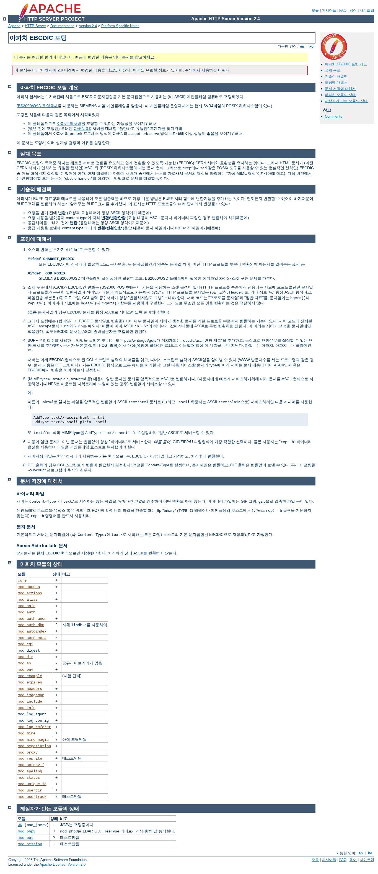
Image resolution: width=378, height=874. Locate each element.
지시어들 (329, 10)
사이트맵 (367, 10)
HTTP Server (35, 26)
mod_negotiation (34, 746)
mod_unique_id (32, 784)
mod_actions (30, 593)
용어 (353, 10)
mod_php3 (26, 831)
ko (311, 46)
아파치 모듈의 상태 (340, 95)
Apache (14, 26)
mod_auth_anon (32, 618)
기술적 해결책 (336, 76)
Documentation (62, 26)
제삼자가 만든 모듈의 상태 (346, 101)
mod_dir (25, 657)
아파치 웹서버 (69, 123)
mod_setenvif (31, 765)
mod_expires (30, 682)
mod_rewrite (30, 758)
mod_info (26, 708)
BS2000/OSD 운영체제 (38, 106)
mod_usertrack (32, 797)
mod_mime (26, 733)
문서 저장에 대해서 (340, 89)
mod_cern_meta (32, 638)
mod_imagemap (31, 695)
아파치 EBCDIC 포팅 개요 (346, 64)
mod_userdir (30, 790)
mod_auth (26, 612)
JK (20, 825)
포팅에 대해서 (336, 82)
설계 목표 (332, 70)
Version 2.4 (88, 26)
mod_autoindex (32, 631)
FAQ (342, 10)
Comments (333, 116)
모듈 (315, 10)
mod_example (30, 676)
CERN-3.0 (82, 128)
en (302, 46)
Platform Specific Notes (120, 26)
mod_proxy (28, 752)
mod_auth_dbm (31, 625)
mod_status (29, 777)
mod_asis (26, 606)
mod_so (24, 663)
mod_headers (30, 689)
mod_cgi (25, 644)
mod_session (30, 844)
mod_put (25, 838)
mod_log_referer (34, 727)
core (22, 580)
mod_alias (28, 599)
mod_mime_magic (33, 739)
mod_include (30, 701)
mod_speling (30, 771)
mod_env (25, 669)
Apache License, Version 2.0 (63, 864)
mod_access (29, 587)
